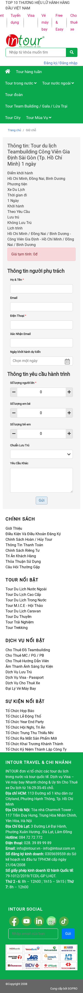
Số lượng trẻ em (20, 424)
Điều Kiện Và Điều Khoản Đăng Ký (33, 534)
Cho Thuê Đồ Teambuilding (28, 650)
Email (13, 298)
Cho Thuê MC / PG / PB (25, 655)
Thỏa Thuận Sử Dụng (23, 561)
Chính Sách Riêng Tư (23, 550)
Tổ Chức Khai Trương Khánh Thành (34, 744)
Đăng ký (50, 63)
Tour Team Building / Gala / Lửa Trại (36, 106)
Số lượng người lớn (23, 383)
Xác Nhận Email (20, 334)
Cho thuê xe (73, 22)
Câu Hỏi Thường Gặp (23, 567)
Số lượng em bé (20, 403)
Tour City (13, 117)
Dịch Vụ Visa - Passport (25, 677)
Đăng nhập (68, 63)
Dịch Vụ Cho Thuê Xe (23, 683)
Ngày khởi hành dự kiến (25, 352)
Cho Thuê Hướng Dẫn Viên (27, 661)
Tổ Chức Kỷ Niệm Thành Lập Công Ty (36, 749)
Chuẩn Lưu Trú (19, 445)
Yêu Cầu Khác (19, 463)
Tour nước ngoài (56, 83)
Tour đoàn (14, 94)
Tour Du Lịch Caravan (23, 611)
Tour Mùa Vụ (37, 117)
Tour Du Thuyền (19, 616)
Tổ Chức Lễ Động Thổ (23, 716)
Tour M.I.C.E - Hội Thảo (24, 605)
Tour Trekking (17, 627)
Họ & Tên (17, 279)
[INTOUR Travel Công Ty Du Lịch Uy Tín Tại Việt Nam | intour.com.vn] (8, 71)
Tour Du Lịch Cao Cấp (23, 594)
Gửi (68, 933)
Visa (31, 15)
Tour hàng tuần (29, 71)
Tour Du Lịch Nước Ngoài (26, 589)
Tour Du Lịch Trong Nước (26, 600)
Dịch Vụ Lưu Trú (19, 672)
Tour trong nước (19, 83)
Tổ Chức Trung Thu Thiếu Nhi (29, 733)
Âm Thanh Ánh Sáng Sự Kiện (29, 666)
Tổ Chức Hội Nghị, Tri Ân (25, 727)
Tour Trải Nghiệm (20, 622)
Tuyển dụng (16, 19)
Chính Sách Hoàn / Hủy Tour (29, 539)
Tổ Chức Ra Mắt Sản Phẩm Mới (31, 738)
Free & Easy (59, 22)
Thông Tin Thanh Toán (24, 545)
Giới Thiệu (14, 528)
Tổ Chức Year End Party (25, 722)
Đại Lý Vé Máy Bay (21, 688)
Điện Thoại (18, 315)
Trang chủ (14, 130)
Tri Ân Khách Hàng (21, 556)
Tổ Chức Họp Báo (20, 711)
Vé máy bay (45, 22)
